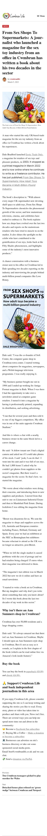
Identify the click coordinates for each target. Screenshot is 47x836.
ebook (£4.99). (13, 675)
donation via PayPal (22, 758)
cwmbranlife (15, 79)
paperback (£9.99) (34, 671)
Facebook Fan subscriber (27, 729)
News (5, 26)
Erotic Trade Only (34, 154)
